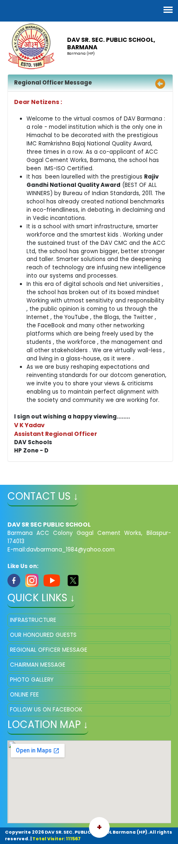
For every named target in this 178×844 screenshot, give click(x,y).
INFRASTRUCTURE (33, 620)
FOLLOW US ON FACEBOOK (46, 709)
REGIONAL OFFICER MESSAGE (48, 650)
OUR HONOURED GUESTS (43, 635)
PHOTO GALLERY (31, 680)
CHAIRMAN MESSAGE (37, 665)
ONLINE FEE (24, 695)
